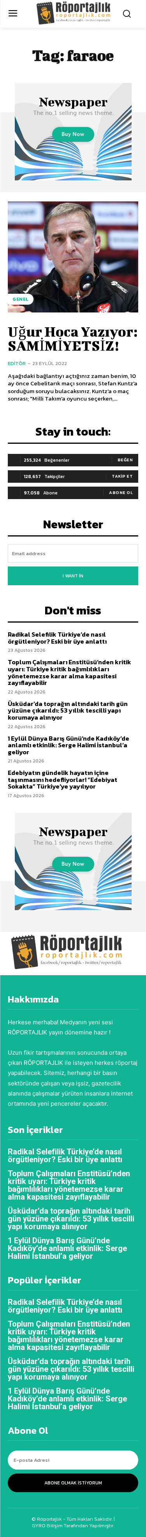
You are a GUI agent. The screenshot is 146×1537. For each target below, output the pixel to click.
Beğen (125, 460)
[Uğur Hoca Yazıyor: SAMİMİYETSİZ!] (73, 256)
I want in (73, 575)
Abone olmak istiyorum (73, 1482)
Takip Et (122, 476)
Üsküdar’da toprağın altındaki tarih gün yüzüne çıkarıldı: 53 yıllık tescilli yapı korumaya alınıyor (68, 710)
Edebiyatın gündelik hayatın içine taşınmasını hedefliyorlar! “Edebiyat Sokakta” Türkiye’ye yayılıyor (62, 779)
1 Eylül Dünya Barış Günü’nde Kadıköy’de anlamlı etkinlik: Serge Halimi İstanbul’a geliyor (68, 745)
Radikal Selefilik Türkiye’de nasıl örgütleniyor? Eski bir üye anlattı (57, 638)
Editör (17, 363)
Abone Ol (121, 492)
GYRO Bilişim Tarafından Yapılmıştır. (73, 1525)
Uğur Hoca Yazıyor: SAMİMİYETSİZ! (72, 338)
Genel (20, 299)
